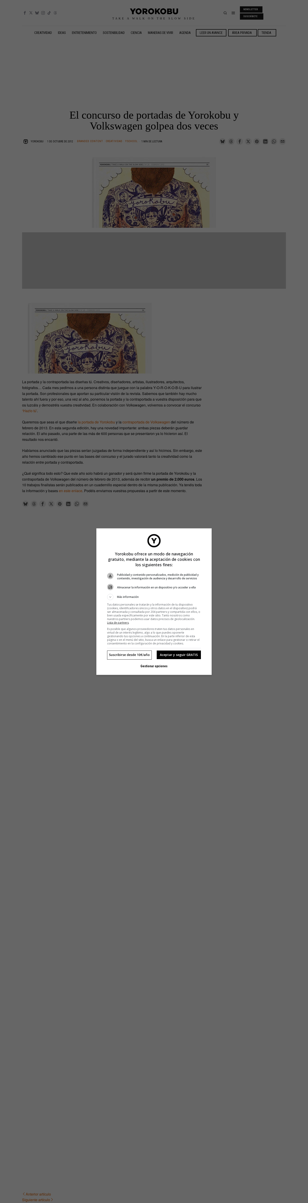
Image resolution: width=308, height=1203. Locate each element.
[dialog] (154, 601)
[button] (154, 597)
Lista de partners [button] (118, 623)
